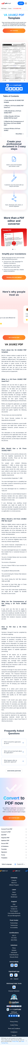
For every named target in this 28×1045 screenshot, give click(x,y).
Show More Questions (14, 770)
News (14, 892)
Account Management (14, 915)
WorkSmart (14, 897)
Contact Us (14, 908)
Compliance (14, 1032)
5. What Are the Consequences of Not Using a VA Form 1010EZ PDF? (14, 123)
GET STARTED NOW (14, 337)
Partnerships (14, 923)
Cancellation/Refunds (14, 913)
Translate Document (14, 277)
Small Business (13, 954)
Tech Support (14, 911)
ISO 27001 (14, 940)
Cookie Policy (14, 1025)
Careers (14, 880)
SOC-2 (14, 935)
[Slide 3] (15, 249)
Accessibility (14, 927)
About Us (14, 882)
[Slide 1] (12, 249)
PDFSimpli (3, 8)
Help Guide (14, 906)
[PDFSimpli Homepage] (6, 3)
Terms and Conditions (14, 1028)
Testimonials (14, 925)
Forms (9, 8)
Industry (14, 950)
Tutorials (14, 894)
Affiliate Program (14, 885)
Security (14, 1035)
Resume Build (14, 957)
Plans (14, 948)
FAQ (14, 904)
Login (21, 3)
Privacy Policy (14, 1021)
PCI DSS (14, 937)
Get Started (14, 30)
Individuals (14, 952)
